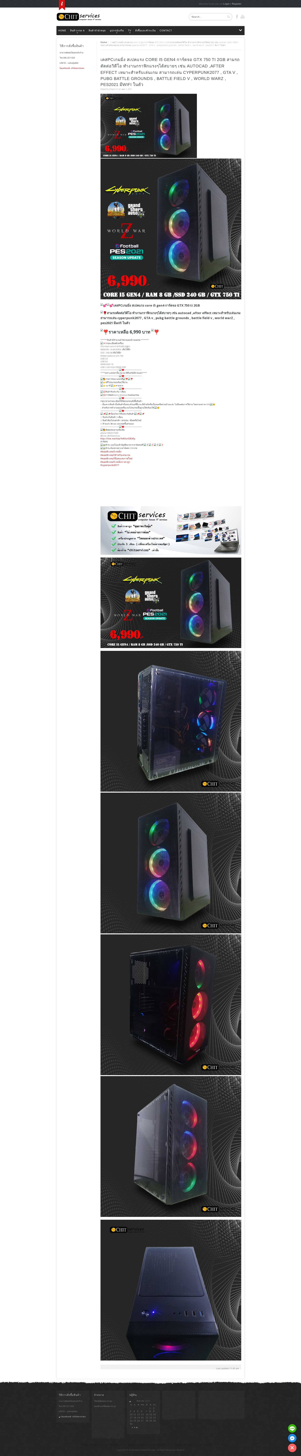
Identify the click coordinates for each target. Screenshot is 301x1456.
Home (62, 30)
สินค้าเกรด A (77, 30)
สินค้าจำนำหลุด (97, 30)
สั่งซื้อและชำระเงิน (145, 30)
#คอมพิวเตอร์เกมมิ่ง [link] (110, 451)
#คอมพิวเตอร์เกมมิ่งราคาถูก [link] (115, 462)
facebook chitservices (72, 68)
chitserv (112, 89)
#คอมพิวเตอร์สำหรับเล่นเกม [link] (115, 455)
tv (129, 30)
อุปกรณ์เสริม (117, 30)
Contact (166, 30)
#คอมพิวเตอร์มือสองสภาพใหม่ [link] (116, 458)
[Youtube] (243, 17)
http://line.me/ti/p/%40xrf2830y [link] (117, 438)
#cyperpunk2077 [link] (109, 465)
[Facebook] (237, 17)
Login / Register (232, 4)
